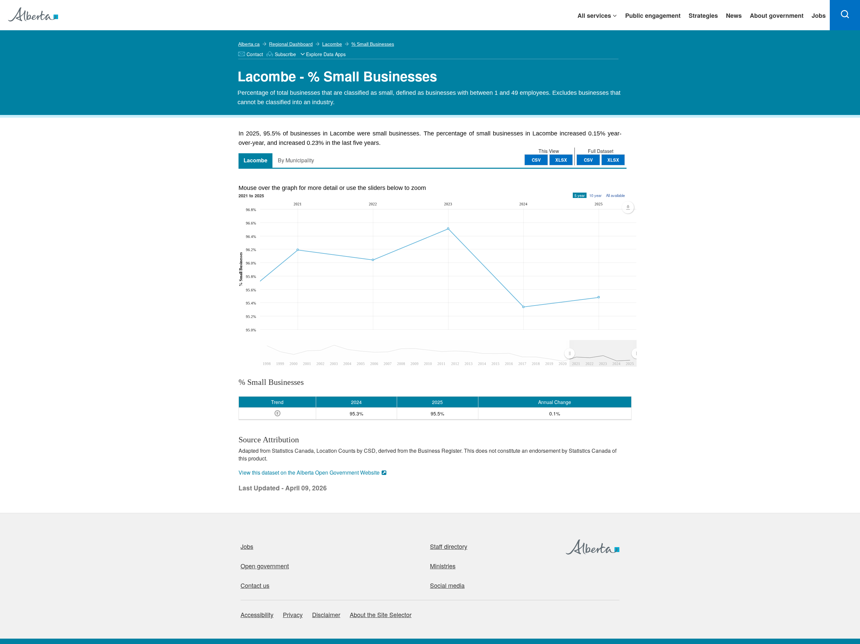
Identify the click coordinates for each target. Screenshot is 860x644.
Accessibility (257, 614)
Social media (447, 585)
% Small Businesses (372, 44)
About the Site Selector (381, 614)
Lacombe (332, 44)
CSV (588, 160)
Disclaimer (326, 614)
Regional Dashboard (291, 44)
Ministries (443, 565)
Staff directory (448, 546)
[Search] (845, 15)
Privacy (293, 614)
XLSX (613, 160)
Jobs (247, 546)
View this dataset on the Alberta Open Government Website (309, 472)
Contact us (255, 585)
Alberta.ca (249, 44)
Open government (265, 565)
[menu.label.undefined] (628, 207)
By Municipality (296, 160)
